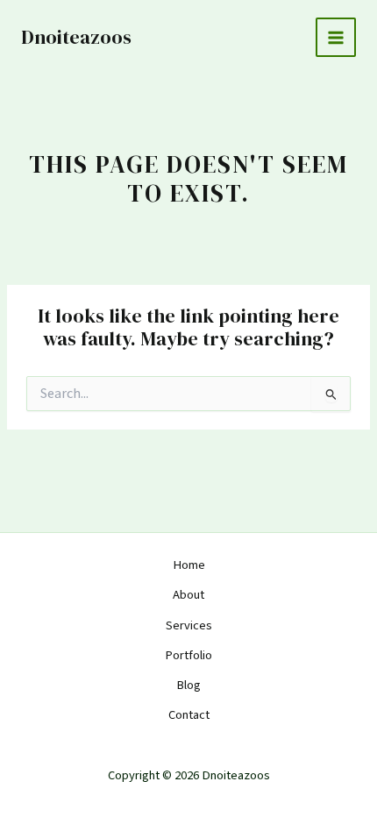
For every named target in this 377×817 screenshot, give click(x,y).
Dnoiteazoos (76, 37)
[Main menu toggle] (336, 38)
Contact (189, 715)
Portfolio (188, 655)
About (188, 595)
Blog (188, 685)
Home (189, 565)
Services (189, 625)
